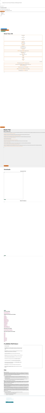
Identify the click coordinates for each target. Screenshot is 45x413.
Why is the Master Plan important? (8, 375)
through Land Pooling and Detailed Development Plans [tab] (12, 353)
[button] (16, 375)
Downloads (2, 13)
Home (1, 11)
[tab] (13, 346)
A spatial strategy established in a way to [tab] (12, 360)
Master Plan (2, 12)
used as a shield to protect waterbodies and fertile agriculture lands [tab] (13, 364)
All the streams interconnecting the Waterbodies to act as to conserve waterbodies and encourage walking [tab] (13, 362)
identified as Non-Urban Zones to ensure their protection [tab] (13, 366)
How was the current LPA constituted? (8, 383)
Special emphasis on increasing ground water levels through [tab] (12, 358)
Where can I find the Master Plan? (8, 391)
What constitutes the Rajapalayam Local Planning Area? (10, 380)
